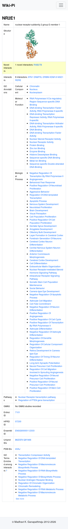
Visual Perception (38, 213)
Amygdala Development (41, 228)
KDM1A (53, 76)
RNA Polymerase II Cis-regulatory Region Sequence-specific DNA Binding (46, 101)
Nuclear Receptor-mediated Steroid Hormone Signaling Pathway (46, 271)
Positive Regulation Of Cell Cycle (45, 319)
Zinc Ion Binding (37, 148)
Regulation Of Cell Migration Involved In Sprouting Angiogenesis (46, 371)
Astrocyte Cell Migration (41, 300)
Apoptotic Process (38, 200)
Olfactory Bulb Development (43, 232)
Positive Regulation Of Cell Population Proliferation (42, 221)
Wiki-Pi (8, 5)
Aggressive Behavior (39, 191)
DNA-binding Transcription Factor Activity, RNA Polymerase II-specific (46, 109)
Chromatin (35, 86)
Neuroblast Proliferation (41, 207)
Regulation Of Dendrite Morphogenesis (40, 339)
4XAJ (17, 448)
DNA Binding (36, 129)
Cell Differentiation (38, 263)
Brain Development (39, 210)
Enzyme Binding (37, 151)
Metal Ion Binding (38, 160)
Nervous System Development (44, 204)
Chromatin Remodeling (29, 486)
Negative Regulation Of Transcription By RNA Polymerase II (46, 174)
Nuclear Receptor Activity (42, 141)
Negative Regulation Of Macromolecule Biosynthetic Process (37, 466)
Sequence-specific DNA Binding (45, 157)
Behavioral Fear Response (42, 182)
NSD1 (60, 76)
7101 (17, 412)
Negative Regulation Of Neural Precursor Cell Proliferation (44, 377)
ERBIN (46, 76)
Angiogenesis (36, 179)
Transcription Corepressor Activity (34, 454)
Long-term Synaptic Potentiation (45, 362)
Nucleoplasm (36, 92)
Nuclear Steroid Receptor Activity (45, 138)
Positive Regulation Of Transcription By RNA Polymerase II (46, 324)
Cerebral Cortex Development (44, 260)
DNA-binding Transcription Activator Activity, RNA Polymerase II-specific (46, 125)
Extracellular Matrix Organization (45, 266)
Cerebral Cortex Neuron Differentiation (41, 243)
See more (20, 498)
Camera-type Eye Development (44, 291)
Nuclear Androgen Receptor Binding (35, 479)
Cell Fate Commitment (40, 303)
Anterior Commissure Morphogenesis (40, 255)
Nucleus (33, 89)
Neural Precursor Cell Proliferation (46, 365)
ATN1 (30, 76)
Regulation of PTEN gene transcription (36, 400)
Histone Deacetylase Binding (43, 154)
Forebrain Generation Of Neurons (45, 238)
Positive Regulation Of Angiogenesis (40, 315)
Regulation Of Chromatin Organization (36, 482)
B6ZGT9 (19, 439)
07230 (18, 421)
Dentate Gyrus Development (43, 225)
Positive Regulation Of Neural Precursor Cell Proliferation (44, 383)
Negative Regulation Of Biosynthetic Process (39, 476)
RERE (18, 80)
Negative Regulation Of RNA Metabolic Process (40, 489)
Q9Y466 (27, 439)
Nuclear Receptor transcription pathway (37, 396)
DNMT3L (38, 76)
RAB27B (38, 64)
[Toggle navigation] (61, 5)
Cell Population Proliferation (43, 216)
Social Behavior (37, 288)
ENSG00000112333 (25, 430)
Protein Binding (37, 145)
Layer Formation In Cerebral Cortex (46, 235)
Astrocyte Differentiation (41, 328)
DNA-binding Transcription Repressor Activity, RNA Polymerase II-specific (47, 117)
